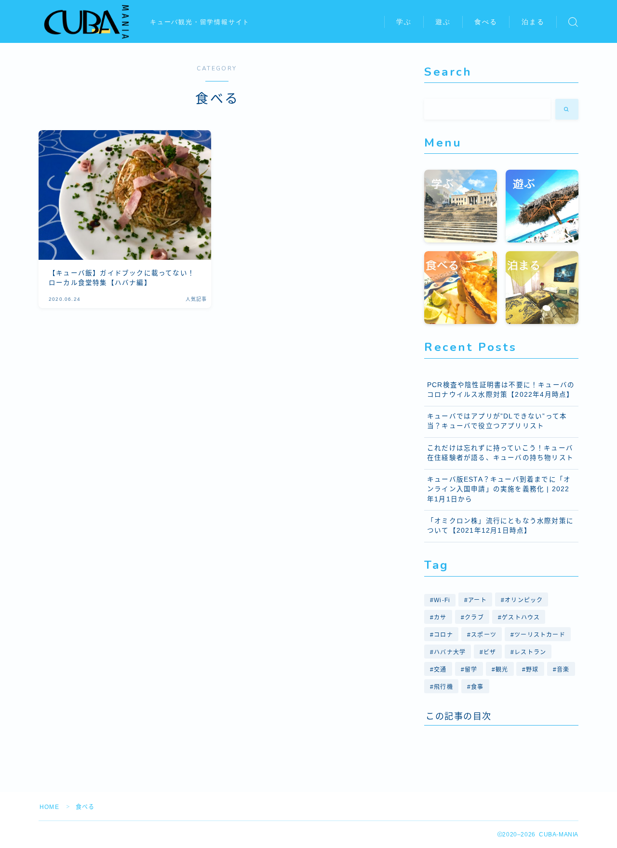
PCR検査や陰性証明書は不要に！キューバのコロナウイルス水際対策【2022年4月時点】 (501, 389)
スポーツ (483, 635)
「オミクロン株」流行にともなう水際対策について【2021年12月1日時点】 (500, 525)
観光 (502, 669)
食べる (485, 22)
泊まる (533, 22)
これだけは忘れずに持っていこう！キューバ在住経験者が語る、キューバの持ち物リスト (500, 452)
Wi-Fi (442, 600)
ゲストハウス (521, 617)
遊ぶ (443, 22)
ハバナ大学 (450, 652)
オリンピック (524, 600)
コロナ (443, 635)
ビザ (490, 652)
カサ (440, 617)
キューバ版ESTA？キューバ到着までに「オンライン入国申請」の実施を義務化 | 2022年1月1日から (499, 489)
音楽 (563, 669)
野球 (532, 669)
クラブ (474, 617)
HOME (49, 807)
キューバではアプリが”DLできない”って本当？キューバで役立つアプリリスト (497, 421)
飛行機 (443, 687)
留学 (471, 669)
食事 (477, 687)
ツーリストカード (539, 635)
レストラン (530, 652)
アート (478, 600)
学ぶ (404, 22)
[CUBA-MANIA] (87, 22)
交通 (440, 669)
